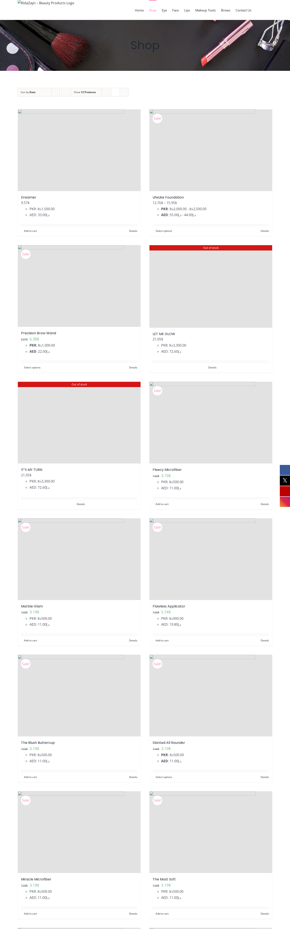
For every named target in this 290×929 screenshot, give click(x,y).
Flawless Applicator (169, 606)
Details (133, 231)
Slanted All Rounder (169, 742)
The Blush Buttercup (38, 742)
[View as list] (124, 92)
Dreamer (28, 197)
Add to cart (30, 231)
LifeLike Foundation (168, 197)
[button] (266, 10)
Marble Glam (32, 606)
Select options (164, 231)
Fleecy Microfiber (167, 469)
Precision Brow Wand (38, 333)
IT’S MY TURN (31, 469)
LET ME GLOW (164, 334)
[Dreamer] (79, 150)
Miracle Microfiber (36, 879)
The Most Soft (164, 879)
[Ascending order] (65, 92)
